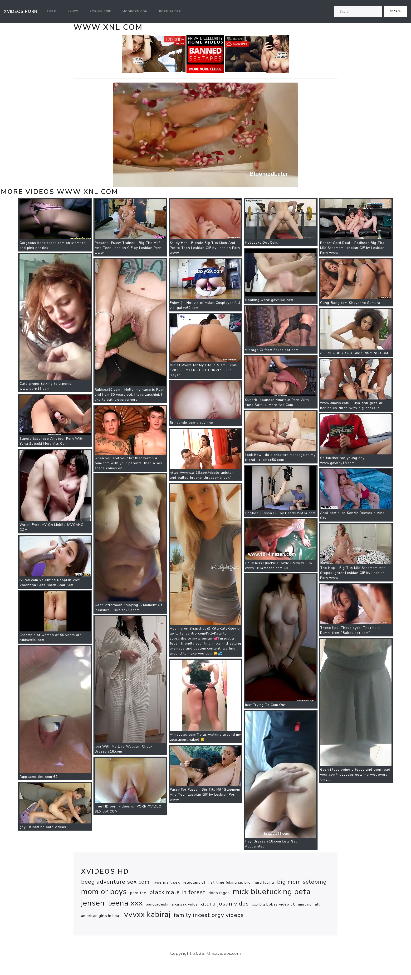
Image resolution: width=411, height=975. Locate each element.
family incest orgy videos (209, 915)
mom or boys (104, 891)
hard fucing (264, 882)
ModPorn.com (135, 11)
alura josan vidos (225, 903)
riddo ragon (219, 893)
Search (395, 11)
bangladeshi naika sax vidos (172, 904)
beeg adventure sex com (115, 882)
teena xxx (125, 903)
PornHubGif (100, 11)
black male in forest (177, 892)
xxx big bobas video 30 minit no (282, 904)
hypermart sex (166, 882)
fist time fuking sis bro (229, 882)
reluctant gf (194, 882)
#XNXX (73, 11)
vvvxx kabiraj (147, 914)
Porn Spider (170, 11)
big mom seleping (302, 882)
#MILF (51, 11)
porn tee (138, 893)
